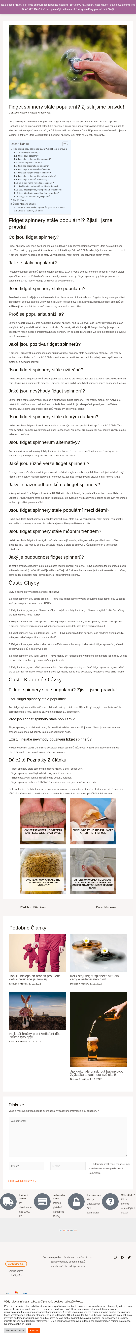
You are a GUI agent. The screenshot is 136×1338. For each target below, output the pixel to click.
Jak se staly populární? (28, 156)
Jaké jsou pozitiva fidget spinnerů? (33, 166)
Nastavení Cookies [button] (15, 1330)
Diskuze (13, 112)
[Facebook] (122, 1257)
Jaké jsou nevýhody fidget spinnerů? (34, 173)
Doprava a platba (51, 1257)
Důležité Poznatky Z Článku (30, 211)
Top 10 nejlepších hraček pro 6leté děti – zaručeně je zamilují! (34, 977)
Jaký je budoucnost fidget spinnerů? (35, 196)
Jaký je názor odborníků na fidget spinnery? (38, 186)
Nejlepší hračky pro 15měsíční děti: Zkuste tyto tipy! (35, 1035)
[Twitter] (129, 1257)
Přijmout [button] (34, 1330)
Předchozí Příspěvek (31, 907)
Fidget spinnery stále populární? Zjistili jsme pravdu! (40, 149)
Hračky (24, 112)
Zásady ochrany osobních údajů (68, 1261)
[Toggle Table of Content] (64, 144)
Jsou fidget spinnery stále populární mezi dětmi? (40, 190)
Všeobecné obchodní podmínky (68, 1266)
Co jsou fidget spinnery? (28, 152)
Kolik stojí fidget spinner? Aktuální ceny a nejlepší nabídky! (95, 977)
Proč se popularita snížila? (29, 163)
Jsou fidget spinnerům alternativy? (33, 179)
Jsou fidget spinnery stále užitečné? (34, 169)
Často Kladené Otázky (24, 204)
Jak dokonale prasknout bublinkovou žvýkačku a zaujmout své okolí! (97, 1073)
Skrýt (111, 9)
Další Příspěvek (108, 907)
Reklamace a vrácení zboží (78, 1257)
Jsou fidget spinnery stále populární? (34, 159)
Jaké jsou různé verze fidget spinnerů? (36, 183)
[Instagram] (115, 1257)
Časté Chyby (19, 200)
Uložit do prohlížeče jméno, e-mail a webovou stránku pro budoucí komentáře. (109, 1168)
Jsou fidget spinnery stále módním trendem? (39, 193)
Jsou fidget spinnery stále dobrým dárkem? (37, 176)
